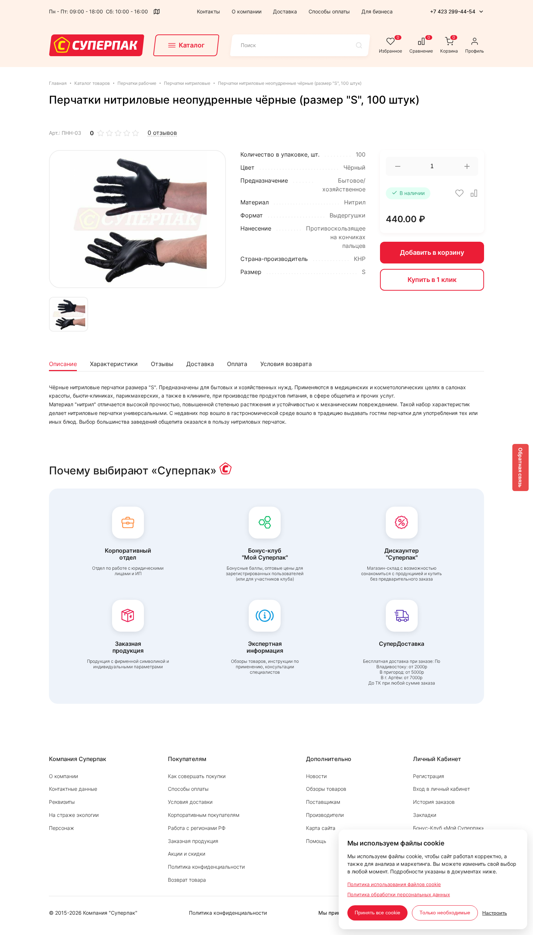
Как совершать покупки (197, 776)
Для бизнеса (377, 11)
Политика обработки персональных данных (398, 894)
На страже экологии (74, 815)
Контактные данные (73, 789)
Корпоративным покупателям (203, 815)
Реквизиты (62, 802)
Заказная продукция (193, 841)
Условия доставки (190, 802)
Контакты (208, 11)
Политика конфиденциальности (206, 867)
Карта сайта (320, 828)
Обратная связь (520, 467)
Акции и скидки (186, 854)
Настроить (494, 913)
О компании (246, 11)
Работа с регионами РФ (197, 828)
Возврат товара (187, 880)
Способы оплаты (329, 11)
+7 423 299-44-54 (452, 11)
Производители (325, 815)
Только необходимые (445, 912)
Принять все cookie (377, 912)
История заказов (434, 802)
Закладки (424, 815)
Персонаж (61, 828)
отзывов (162, 132)
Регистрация (428, 776)
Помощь (316, 841)
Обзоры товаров (326, 789)
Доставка (285, 11)
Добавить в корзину (432, 252)
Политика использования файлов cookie (394, 884)
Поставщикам (323, 802)
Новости (316, 776)
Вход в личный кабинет (441, 789)
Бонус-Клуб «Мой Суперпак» (448, 828)
